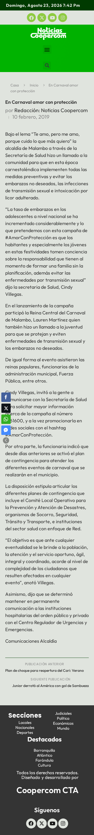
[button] (47, 49)
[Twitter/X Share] (6, 408)
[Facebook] (31, 17)
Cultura (44, 765)
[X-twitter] (41, 17)
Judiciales (63, 713)
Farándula (45, 760)
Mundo (63, 728)
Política (63, 718)
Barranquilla (44, 750)
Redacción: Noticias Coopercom (51, 110)
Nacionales (24, 727)
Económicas (63, 723)
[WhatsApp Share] (6, 419)
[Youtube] (52, 17)
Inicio (34, 85)
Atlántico (44, 755)
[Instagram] (62, 17)
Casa (14, 85)
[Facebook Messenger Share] (6, 430)
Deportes (25, 732)
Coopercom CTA (47, 790)
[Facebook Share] (6, 397)
